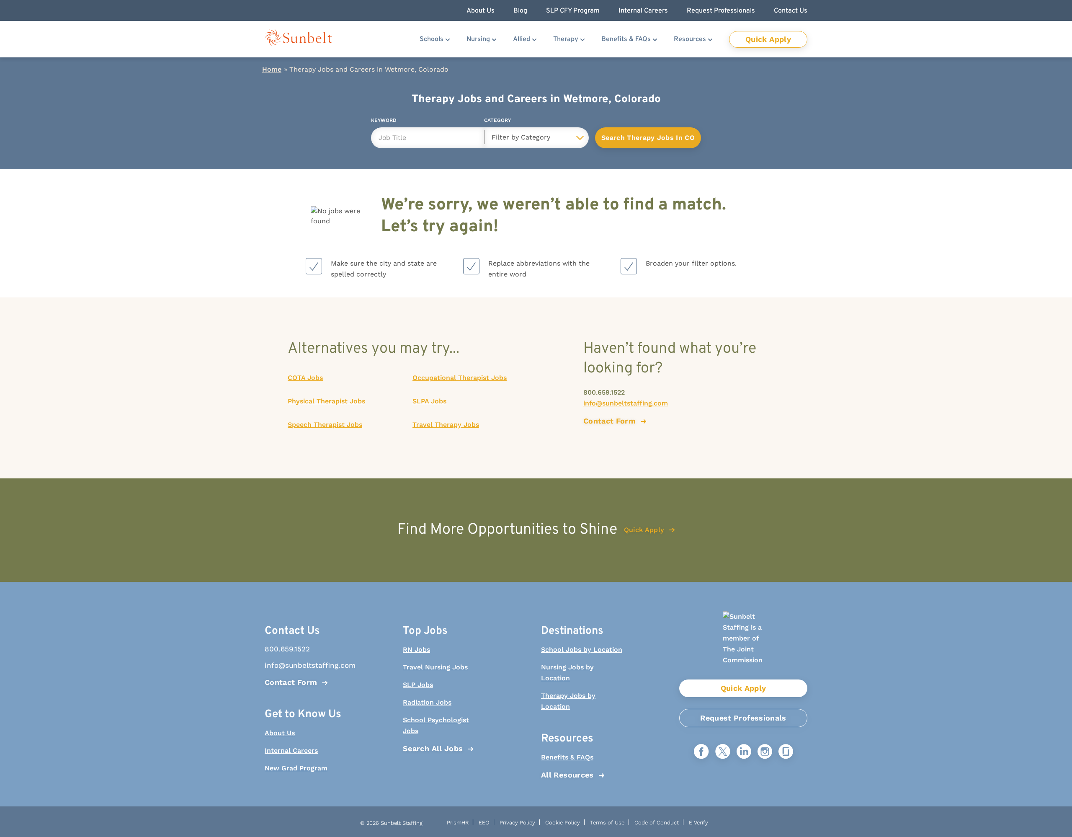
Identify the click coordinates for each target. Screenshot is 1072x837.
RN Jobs (416, 650)
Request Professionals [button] (721, 11)
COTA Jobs (305, 378)
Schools (431, 39)
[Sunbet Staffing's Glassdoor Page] (785, 752)
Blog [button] (520, 11)
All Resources (567, 774)
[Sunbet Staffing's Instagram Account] (765, 752)
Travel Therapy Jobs (445, 425)
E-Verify (698, 822)
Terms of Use (607, 822)
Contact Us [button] (790, 11)
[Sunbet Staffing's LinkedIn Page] (744, 752)
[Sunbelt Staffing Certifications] (743, 645)
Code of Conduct (656, 822)
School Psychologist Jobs (436, 725)
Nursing (478, 39)
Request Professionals (743, 717)
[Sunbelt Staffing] (298, 39)
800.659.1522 (604, 392)
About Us (280, 733)
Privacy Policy (517, 822)
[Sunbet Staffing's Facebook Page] (701, 752)
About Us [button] (480, 11)
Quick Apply (768, 39)
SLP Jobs (418, 685)
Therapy (565, 39)
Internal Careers (291, 750)
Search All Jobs (433, 748)
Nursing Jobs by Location (567, 672)
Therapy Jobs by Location (568, 701)
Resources (690, 39)
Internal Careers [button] (643, 11)
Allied (521, 39)
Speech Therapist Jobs (325, 425)
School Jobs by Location (581, 650)
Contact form (609, 420)
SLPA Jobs (429, 401)
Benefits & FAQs (626, 39)
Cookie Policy (562, 822)
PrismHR (458, 822)
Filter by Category (521, 137)
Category (497, 121)
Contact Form (291, 682)
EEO (484, 822)
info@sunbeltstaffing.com (625, 403)
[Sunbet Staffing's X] (722, 752)
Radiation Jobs (427, 702)
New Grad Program (296, 768)
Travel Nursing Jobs (435, 667)
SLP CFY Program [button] (573, 11)
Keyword (384, 121)
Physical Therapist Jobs (326, 401)
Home (271, 69)
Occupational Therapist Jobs (459, 378)
